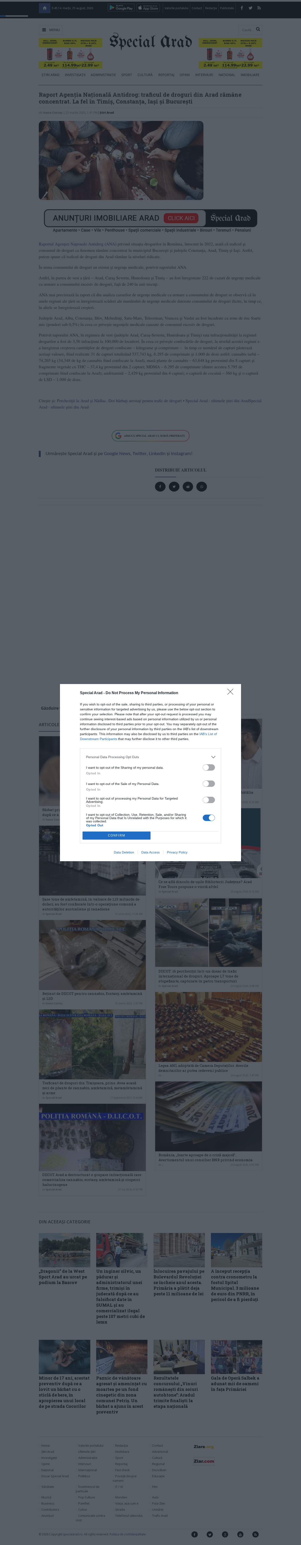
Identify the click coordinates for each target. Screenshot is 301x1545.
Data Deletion (124, 852)
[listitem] (150, 757)
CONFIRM (116, 835)
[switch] (209, 767)
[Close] (231, 693)
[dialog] (150, 772)
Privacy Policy (177, 852)
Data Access (150, 852)
